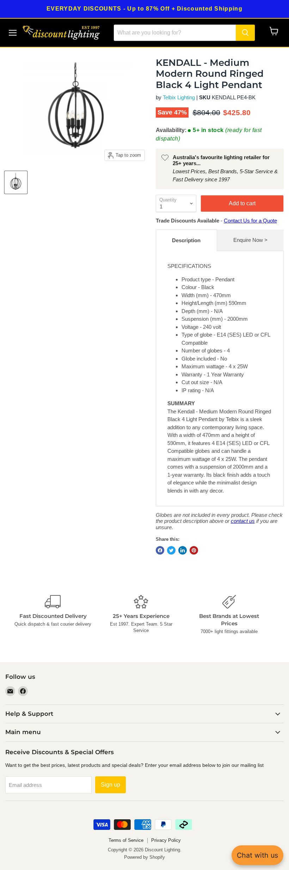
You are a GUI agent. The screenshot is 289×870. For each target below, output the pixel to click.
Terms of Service (126, 840)
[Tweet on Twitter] (171, 550)
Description (186, 240)
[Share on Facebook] (160, 550)
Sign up (110, 785)
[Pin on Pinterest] (194, 550)
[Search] (245, 33)
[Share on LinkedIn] (182, 550)
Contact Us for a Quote (250, 221)
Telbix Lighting (179, 97)
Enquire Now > (250, 240)
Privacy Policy (166, 840)
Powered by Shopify (144, 857)
